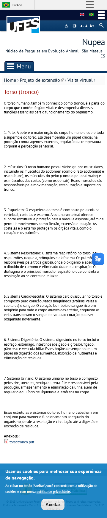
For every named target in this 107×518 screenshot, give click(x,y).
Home (10, 80)
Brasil (17, 5)
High (74, 26)
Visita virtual (80, 80)
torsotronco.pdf (22, 442)
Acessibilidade (67, 26)
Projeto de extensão (42, 80)
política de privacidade (53, 491)
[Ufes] (23, 21)
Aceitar (52, 504)
